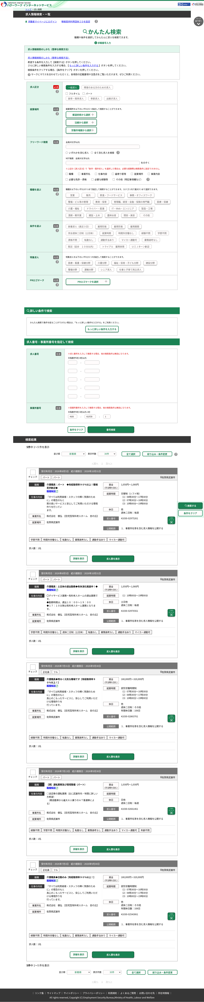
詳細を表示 (78, 558)
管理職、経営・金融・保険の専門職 (131, 201)
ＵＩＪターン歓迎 (140, 246)
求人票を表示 (113, 558)
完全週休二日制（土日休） (81, 233)
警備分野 (72, 269)
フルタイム (74, 93)
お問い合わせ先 (147, 993)
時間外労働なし (126, 233)
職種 (72, 173)
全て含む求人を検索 (104, 152)
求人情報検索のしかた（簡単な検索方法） (49, 57)
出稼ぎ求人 (112, 98)
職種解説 (51, 491)
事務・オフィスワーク (141, 195)
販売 (88, 195)
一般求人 (72, 87)
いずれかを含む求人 (79, 152)
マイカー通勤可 (129, 240)
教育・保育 (101, 201)
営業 (72, 195)
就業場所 (139, 173)
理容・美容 (129, 215)
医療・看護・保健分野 (79, 263)
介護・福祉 (73, 208)
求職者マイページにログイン (42, 21)
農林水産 (111, 215)
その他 (146, 215)
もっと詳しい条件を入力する (84, 65)
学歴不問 (162, 233)
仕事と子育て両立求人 (130, 269)
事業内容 (156, 173)
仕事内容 (103, 173)
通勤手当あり (107, 240)
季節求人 (95, 98)
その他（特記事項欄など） (130, 179)
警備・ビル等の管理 (78, 201)
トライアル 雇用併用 (113, 246)
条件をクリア (76, 429)
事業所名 (86, 173)
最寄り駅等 (121, 173)
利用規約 (112, 993)
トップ (28, 9)
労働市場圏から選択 (81, 130)
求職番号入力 (102, 42)
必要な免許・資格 (79, 179)
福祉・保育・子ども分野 (126, 263)
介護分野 (102, 263)
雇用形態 (102, 226)
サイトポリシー (71, 993)
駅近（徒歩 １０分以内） (81, 246)
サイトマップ (53, 993)
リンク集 (39, 993)
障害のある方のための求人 (97, 87)
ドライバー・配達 (95, 208)
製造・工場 (147, 208)
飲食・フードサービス (111, 195)
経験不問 (145, 233)
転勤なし (88, 240)
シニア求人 (106, 269)
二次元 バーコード (171, 519)
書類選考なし (151, 240)
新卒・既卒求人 (76, 98)
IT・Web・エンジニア (123, 208)
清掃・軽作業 (74, 215)
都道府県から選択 (81, 114)
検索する (191, 505)
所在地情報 (163, 993)
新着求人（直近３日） (79, 226)
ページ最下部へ (198, 19)
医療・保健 (162, 201)
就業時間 (106, 233)
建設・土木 (94, 215)
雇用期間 (134, 226)
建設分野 (150, 263)
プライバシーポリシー (94, 993)
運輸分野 (88, 269)
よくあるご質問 (128, 993)
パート (89, 93)
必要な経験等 (102, 179)
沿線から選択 (81, 122)
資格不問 (72, 240)
